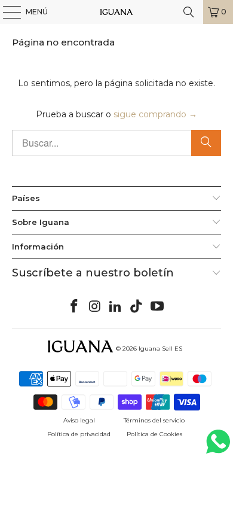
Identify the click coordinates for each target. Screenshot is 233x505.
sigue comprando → (155, 114)
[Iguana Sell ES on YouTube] (158, 307)
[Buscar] (188, 12)
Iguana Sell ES (160, 348)
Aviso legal (79, 420)
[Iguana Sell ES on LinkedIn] (116, 307)
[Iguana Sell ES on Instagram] (95, 307)
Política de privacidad (79, 434)
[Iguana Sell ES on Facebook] (75, 307)
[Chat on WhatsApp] (218, 446)
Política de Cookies (154, 434)
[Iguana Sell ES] (117, 12)
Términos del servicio (154, 420)
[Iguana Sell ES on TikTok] (137, 307)
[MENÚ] (6, 12)
